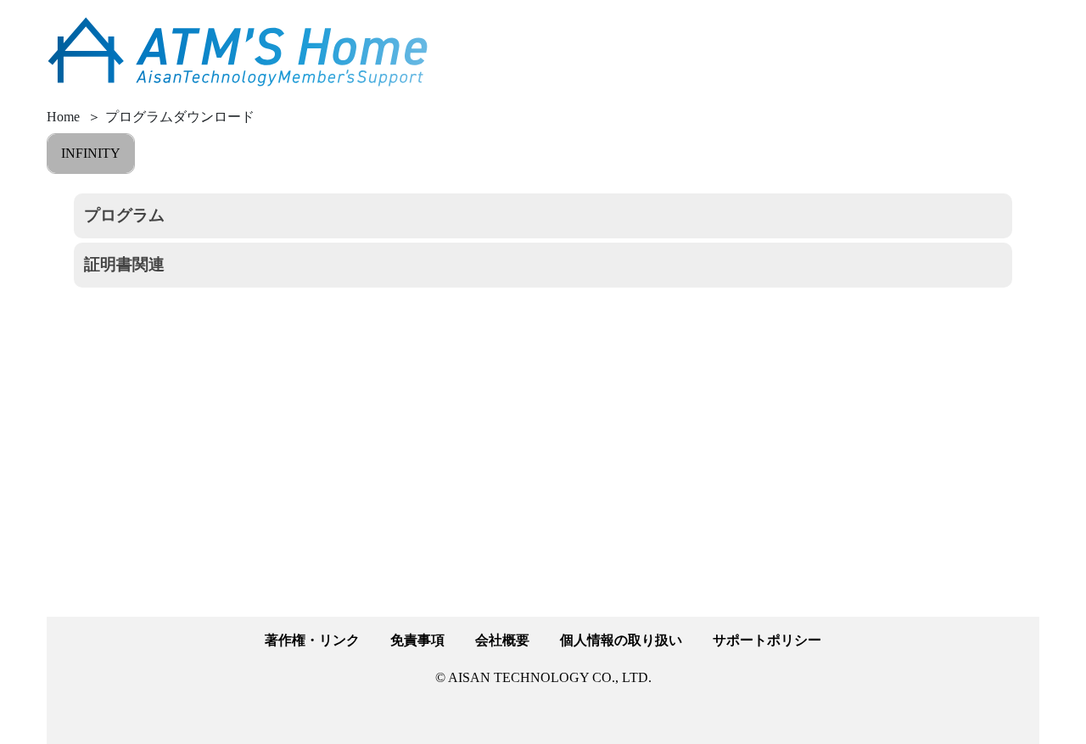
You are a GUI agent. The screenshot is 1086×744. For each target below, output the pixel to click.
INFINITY (90, 153)
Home (63, 116)
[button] (543, 215)
